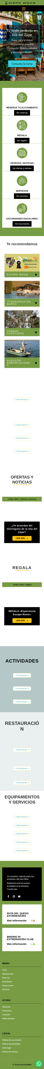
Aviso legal (6, 1048)
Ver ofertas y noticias (22, 168)
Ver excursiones (22, 223)
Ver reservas (22, 112)
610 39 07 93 (15, 3)
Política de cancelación (11, 1040)
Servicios (6, 989)
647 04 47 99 (29, 3)
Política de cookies (10, 1051)
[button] (38, 1063)
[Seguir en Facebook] (8, 896)
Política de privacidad (11, 1044)
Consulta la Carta (22, 63)
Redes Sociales (8, 1018)
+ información (20, 399)
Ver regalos (22, 140)
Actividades (7, 981)
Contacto (6, 1014)
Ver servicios (22, 196)
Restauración (7, 985)
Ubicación (6, 1007)
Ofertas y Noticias (28, 499)
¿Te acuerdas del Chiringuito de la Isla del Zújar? (22, 528)
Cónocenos (7, 1010)
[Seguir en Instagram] (14, 896)
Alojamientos (7, 974)
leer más (20, 538)
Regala (28, 584)
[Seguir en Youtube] (19, 896)
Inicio (4, 970)
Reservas (6, 977)
